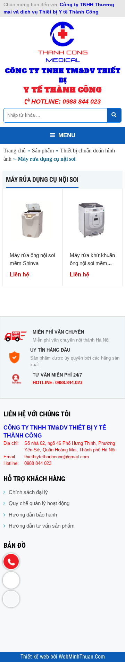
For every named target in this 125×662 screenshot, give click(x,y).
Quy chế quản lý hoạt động (39, 503)
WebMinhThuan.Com (82, 657)
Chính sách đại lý (28, 492)
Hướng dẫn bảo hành (33, 515)
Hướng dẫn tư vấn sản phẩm (42, 526)
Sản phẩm (43, 150)
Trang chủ (14, 150)
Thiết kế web (35, 657)
